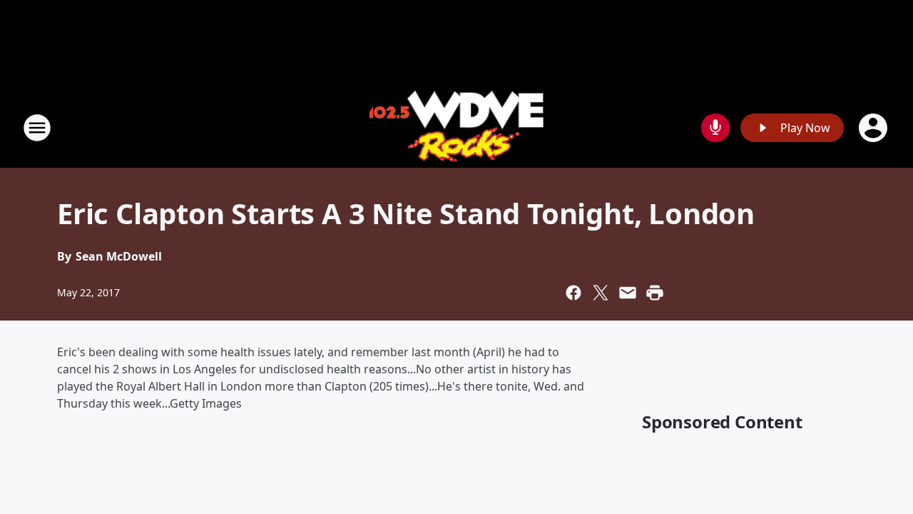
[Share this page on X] (601, 293)
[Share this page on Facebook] (573, 293)
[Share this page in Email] (628, 293)
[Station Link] (456, 127)
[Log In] (874, 128)
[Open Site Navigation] (37, 128)
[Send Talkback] (715, 128)
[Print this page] (655, 293)
